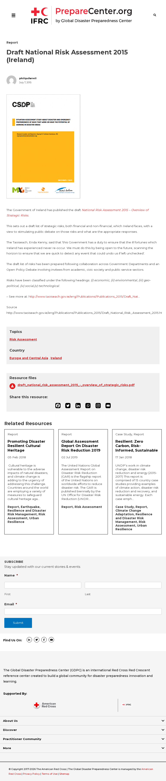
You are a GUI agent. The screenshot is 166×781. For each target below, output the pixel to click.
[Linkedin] (78, 405)
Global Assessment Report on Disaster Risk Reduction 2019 (80, 445)
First (8, 594)
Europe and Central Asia (29, 358)
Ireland (56, 358)
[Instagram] (98, 405)
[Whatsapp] (88, 405)
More (7, 748)
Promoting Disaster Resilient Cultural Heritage (26, 445)
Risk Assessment (23, 339)
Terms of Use (49, 773)
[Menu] (13, 15)
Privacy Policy (31, 773)
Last (88, 594)
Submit (18, 622)
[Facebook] (58, 405)
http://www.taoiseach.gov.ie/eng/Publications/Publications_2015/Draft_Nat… (84, 296)
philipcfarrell (28, 78)
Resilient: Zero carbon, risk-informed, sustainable (136, 445)
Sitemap (64, 773)
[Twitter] (67, 405)
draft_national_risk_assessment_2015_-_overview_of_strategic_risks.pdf (76, 385)
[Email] (108, 405)
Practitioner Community (22, 739)
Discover (10, 730)
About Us (10, 720)
